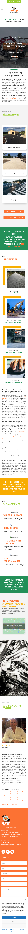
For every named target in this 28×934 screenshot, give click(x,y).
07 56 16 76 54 (5, 842)
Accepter (14, 917)
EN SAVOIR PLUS (14, 56)
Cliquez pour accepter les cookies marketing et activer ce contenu (14, 626)
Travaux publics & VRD (14, 217)
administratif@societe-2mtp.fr (11, 845)
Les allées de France (14, 211)
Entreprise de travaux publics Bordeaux (14, 792)
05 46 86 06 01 (5, 841)
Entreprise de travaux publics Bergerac (14, 800)
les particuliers (21, 431)
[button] (25, 899)
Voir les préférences (14, 926)
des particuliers (11, 98)
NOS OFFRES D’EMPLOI (14, 1)
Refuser (14, 921)
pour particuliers (16, 423)
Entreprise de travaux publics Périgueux (14, 798)
